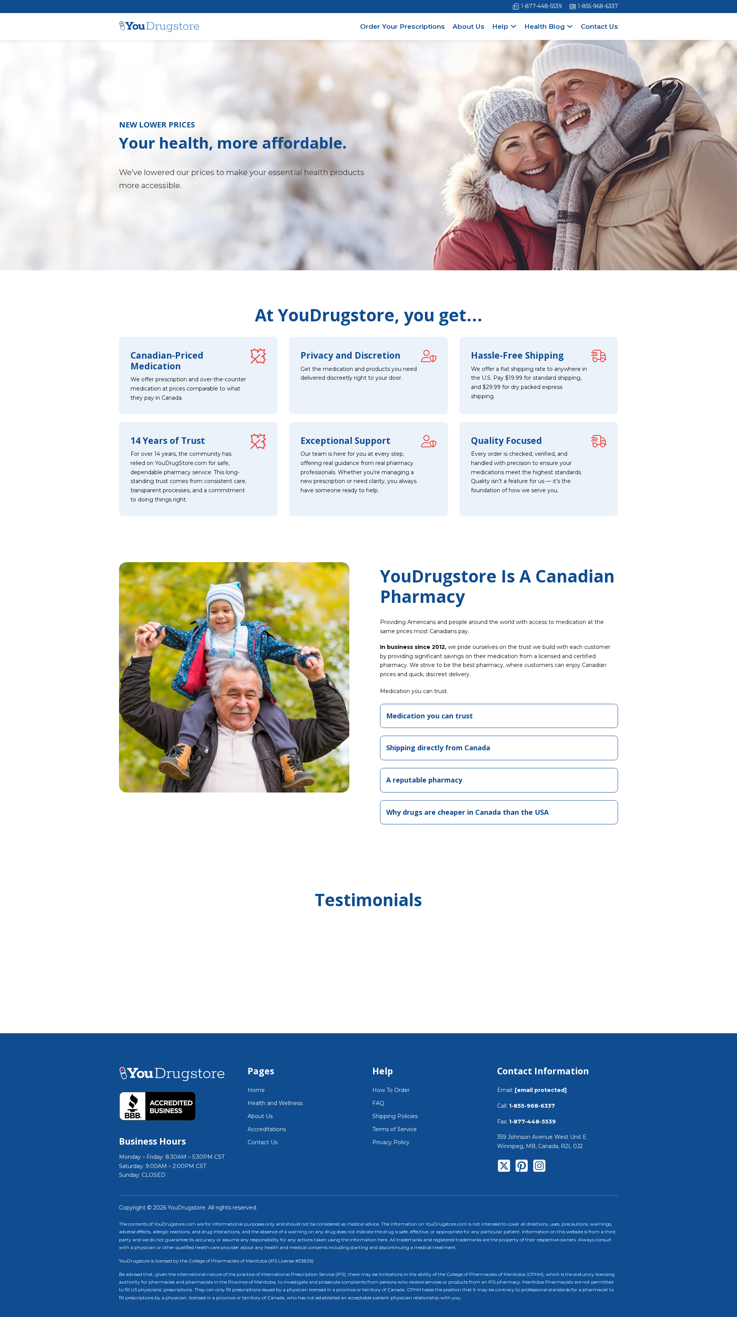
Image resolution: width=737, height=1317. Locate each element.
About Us (468, 26)
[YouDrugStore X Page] (504, 1167)
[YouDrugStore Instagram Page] (539, 1167)
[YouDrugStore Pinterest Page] (522, 1167)
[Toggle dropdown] (513, 26)
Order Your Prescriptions (402, 26)
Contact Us (599, 26)
